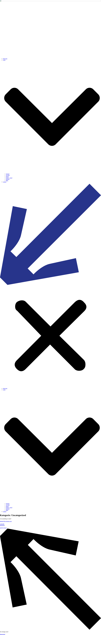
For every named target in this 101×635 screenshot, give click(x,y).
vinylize (8, 175)
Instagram (2, 525)
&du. (7, 180)
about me (5, 58)
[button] (50, 285)
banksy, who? (9, 177)
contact (4, 181)
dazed (7, 176)
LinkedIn (2, 524)
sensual (7, 174)
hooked (7, 179)
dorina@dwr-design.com (6, 521)
